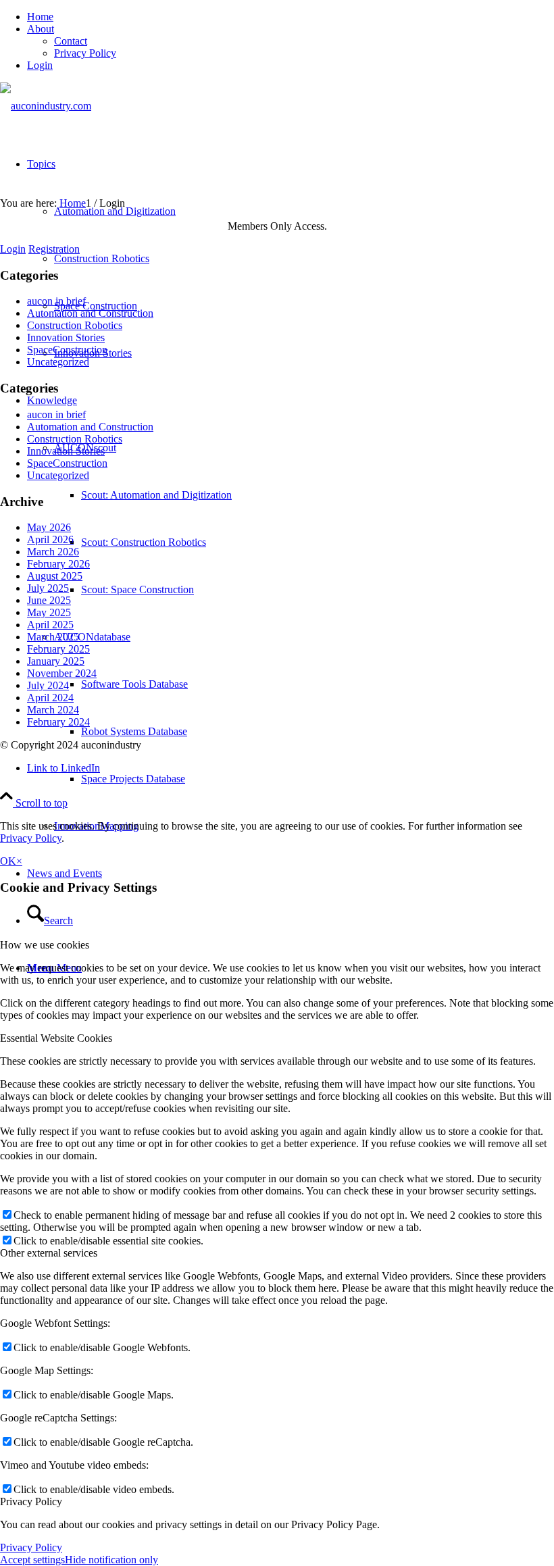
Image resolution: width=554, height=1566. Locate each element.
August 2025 (54, 576)
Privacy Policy (85, 53)
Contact (70, 41)
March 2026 (53, 551)
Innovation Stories (66, 337)
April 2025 (50, 624)
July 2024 (48, 685)
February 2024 (58, 722)
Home (40, 16)
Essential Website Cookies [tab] (56, 1038)
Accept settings (32, 1559)
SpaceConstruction (67, 349)
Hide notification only (111, 1559)
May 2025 (49, 612)
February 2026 (58, 564)
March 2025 (53, 636)
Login (40, 65)
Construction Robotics (74, 325)
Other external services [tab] (48, 1253)
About (40, 28)
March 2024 (53, 709)
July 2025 (48, 588)
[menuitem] (290, 17)
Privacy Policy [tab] (31, 1501)
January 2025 (55, 661)
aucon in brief (56, 301)
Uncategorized (58, 362)
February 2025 (58, 649)
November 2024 (62, 673)
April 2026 (50, 539)
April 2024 (50, 697)
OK (8, 861)
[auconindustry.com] (45, 105)
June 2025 (49, 600)
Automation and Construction (90, 313)
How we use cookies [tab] (44, 945)
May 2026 (49, 527)
